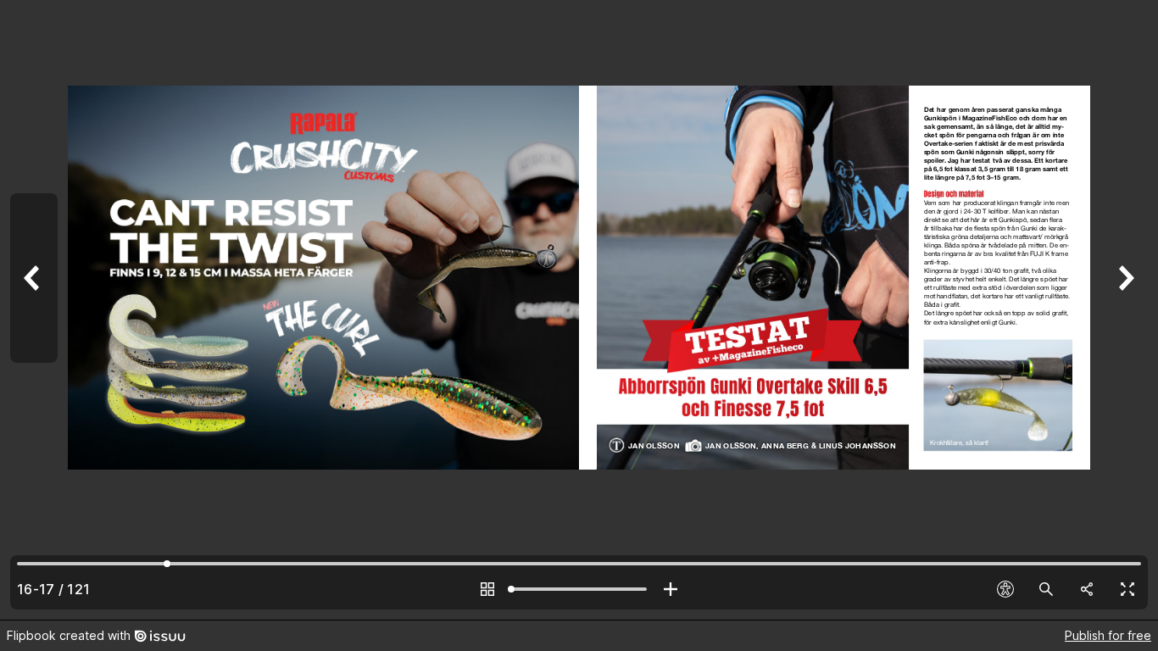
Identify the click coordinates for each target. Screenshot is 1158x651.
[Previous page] (34, 310)
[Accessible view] (1005, 589)
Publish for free (1108, 635)
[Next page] (1124, 310)
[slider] (579, 589)
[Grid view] (487, 589)
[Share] (1087, 589)
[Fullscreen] (1127, 589)
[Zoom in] (671, 589)
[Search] (1046, 589)
